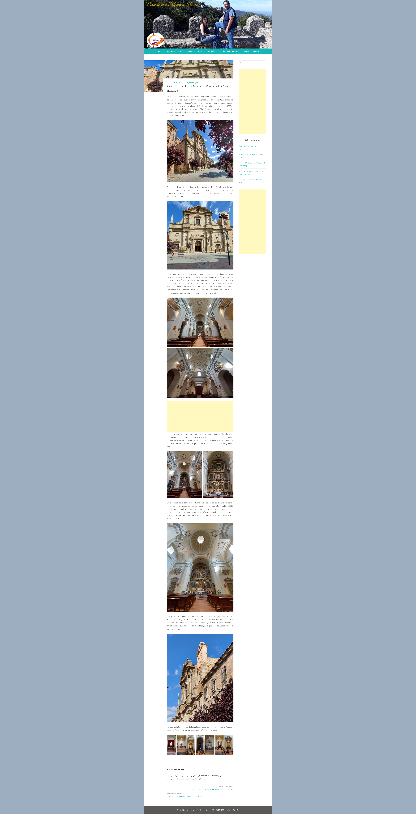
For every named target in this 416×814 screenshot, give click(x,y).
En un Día (211, 51)
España (192, 83)
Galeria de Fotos (174, 51)
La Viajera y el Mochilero (195, 810)
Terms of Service (216, 810)
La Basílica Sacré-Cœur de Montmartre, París (184, 795)
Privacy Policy (232, 810)
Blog (200, 51)
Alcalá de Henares (175, 83)
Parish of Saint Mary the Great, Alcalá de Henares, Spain (211, 787)
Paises (256, 51)
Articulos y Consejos (229, 51)
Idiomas (189, 51)
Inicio (159, 51)
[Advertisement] (200, 416)
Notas (246, 51)
